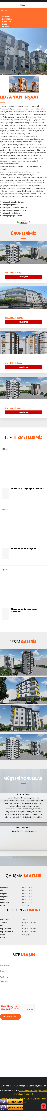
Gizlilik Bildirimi (33, 1099)
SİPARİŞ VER (23, 277)
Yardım (22, 1099)
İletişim (4, 1099)
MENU (4, 10)
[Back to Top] (43, 1106)
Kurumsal (13, 1099)
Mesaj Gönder (9, 1017)
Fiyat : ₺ (9, 272)
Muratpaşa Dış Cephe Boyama (27, 488)
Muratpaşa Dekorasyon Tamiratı (24, 610)
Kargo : (20, 272)
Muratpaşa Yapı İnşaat (23, 548)
